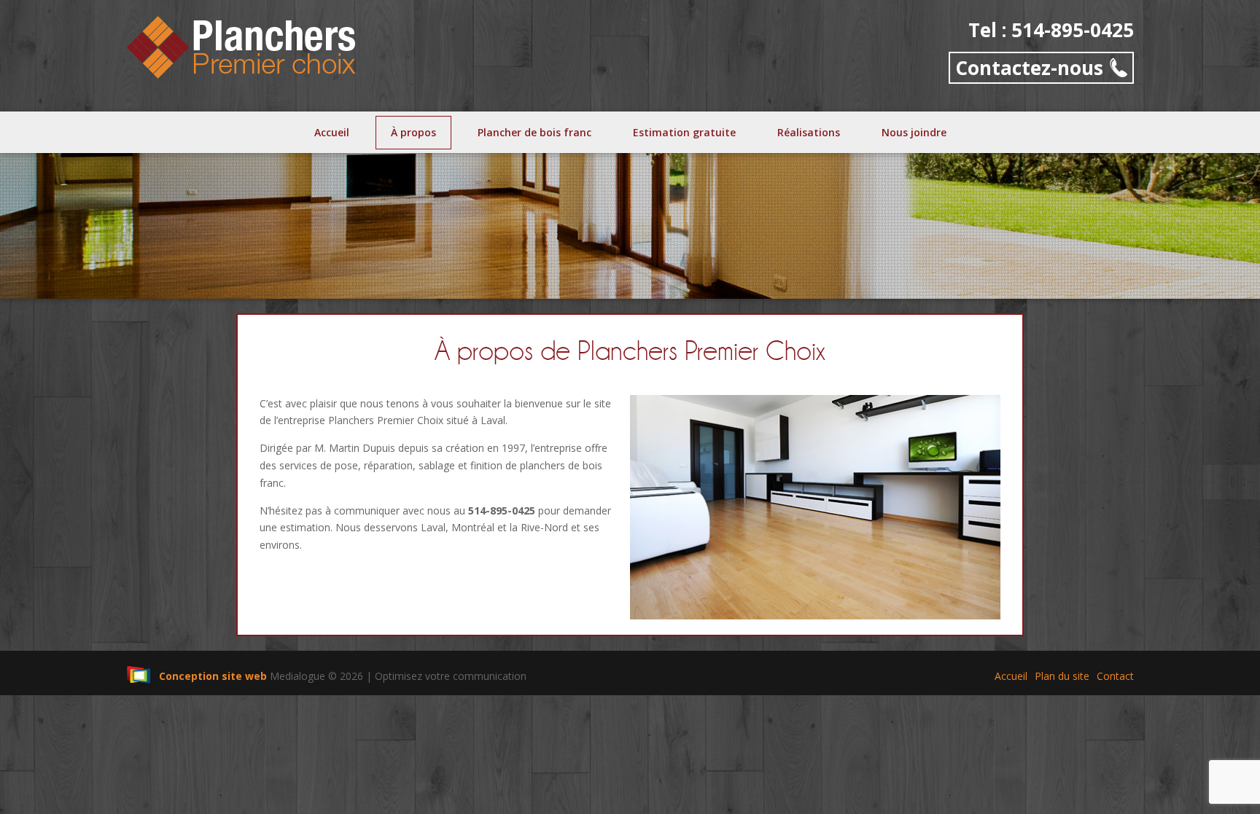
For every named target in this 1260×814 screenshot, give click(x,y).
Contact (1115, 676)
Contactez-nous (1029, 68)
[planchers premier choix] (241, 45)
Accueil (331, 132)
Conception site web (213, 676)
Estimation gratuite (684, 132)
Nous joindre (914, 132)
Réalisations (808, 132)
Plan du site (1062, 676)
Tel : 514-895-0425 (1051, 30)
